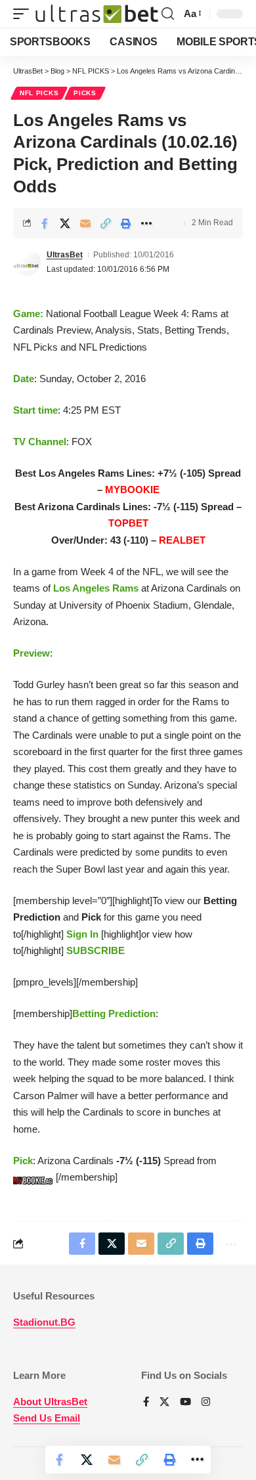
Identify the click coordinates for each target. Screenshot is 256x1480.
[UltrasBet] (96, 14)
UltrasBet (65, 254)
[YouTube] (185, 1402)
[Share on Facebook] (44, 223)
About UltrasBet (50, 1401)
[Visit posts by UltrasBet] (27, 262)
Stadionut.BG (44, 1322)
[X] (164, 1402)
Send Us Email (46, 1418)
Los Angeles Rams (96, 588)
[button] (24, 14)
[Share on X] (65, 223)
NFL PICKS (39, 93)
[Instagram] (206, 1402)
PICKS (85, 93)
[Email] (85, 223)
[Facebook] (146, 1402)
